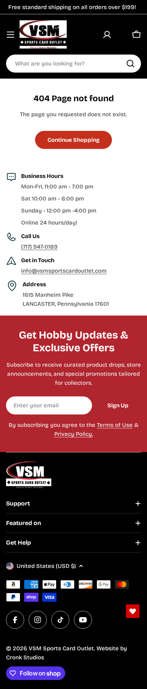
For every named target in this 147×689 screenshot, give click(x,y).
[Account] (107, 34)
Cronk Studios (25, 657)
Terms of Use (115, 425)
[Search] (130, 63)
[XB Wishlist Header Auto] (122, 34)
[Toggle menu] (10, 34)
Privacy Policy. (73, 434)
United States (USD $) (46, 566)
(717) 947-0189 (39, 246)
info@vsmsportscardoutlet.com (64, 270)
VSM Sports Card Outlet (61, 648)
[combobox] (73, 64)
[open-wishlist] (132, 611)
